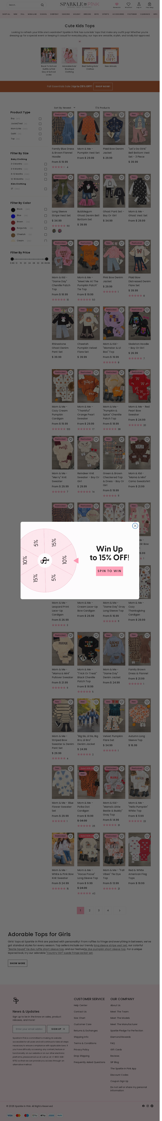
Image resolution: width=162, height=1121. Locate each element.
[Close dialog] (135, 526)
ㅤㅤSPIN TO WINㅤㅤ (110, 571)
